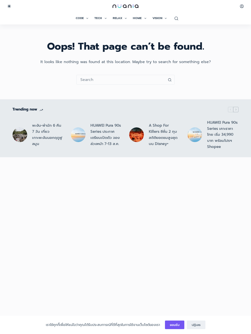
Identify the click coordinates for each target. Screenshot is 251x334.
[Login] (242, 6)
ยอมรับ (174, 325)
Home (137, 18)
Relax (117, 18)
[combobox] (121, 80)
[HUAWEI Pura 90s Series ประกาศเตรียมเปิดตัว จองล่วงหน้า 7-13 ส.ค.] (78, 134)
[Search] (176, 18)
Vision (157, 18)
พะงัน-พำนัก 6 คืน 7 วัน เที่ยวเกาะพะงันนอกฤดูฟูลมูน (47, 134)
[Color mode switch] (9, 6)
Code (80, 18)
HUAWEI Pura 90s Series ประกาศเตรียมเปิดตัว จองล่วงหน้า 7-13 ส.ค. (105, 134)
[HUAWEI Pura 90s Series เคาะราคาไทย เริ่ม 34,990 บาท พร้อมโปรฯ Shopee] (195, 134)
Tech (98, 18)
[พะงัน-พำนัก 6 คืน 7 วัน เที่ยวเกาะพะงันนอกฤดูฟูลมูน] (20, 134)
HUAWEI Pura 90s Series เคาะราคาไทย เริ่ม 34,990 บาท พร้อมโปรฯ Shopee (222, 134)
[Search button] (169, 79)
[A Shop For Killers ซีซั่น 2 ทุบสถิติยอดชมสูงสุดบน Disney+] (136, 134)
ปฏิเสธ (196, 325)
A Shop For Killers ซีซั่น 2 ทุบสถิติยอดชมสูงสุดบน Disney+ (163, 134)
